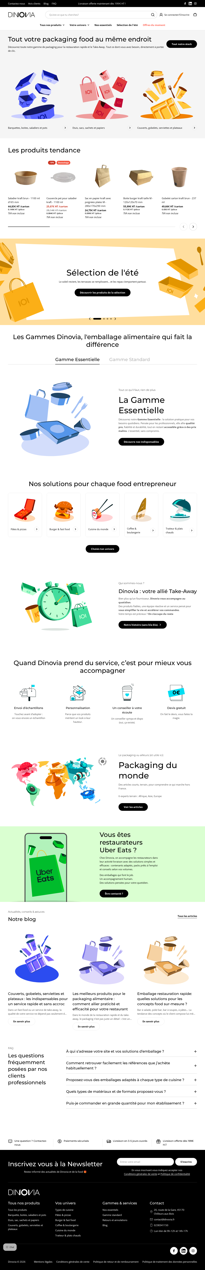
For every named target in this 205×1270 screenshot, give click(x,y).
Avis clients (34, 3)
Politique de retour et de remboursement (116, 1261)
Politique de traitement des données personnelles (169, 1261)
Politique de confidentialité (175, 1174)
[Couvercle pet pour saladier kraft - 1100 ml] (64, 176)
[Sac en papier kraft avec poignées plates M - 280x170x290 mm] (102, 176)
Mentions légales (43, 1261)
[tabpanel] (102, 417)
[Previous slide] (183, 227)
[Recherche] (153, 15)
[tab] (77, 360)
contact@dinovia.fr (164, 1219)
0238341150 (161, 1225)
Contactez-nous (16, 3)
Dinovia (12, 1261)
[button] (97, 319)
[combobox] (101, 15)
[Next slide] (193, 227)
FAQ (54, 3)
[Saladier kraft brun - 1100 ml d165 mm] (25, 176)
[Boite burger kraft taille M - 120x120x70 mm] (141, 176)
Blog (46, 3)
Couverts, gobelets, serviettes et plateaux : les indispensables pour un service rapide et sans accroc (38, 999)
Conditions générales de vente (140, 1174)
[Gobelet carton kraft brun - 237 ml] (179, 176)
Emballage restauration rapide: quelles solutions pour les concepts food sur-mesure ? (164, 999)
